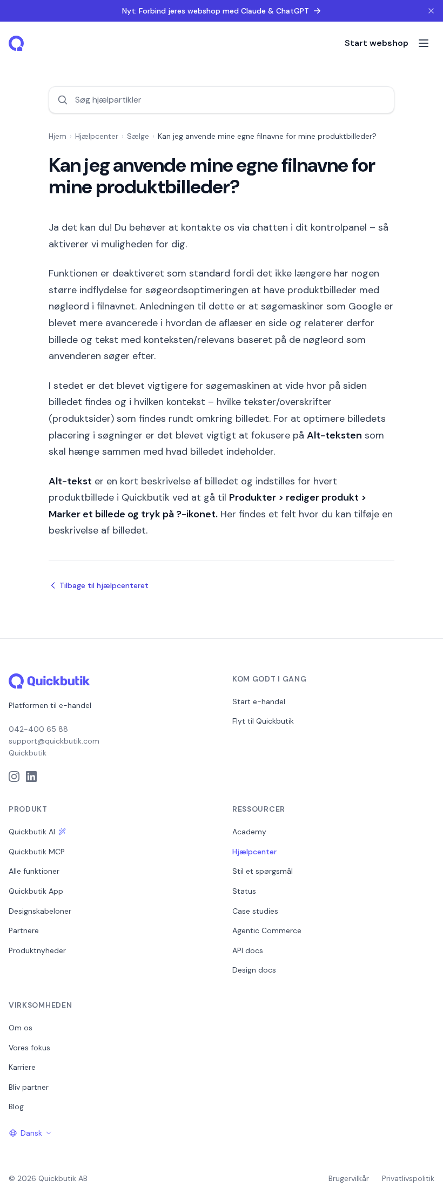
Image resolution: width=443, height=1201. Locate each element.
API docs (247, 950)
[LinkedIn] (31, 776)
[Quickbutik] (17, 43)
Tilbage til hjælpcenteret (104, 585)
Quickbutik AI (32, 831)
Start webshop (376, 43)
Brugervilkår (348, 1178)
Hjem (57, 136)
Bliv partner (29, 1087)
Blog (16, 1106)
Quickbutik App (36, 891)
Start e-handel (258, 701)
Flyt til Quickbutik (263, 721)
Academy (249, 831)
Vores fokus (29, 1047)
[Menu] (423, 43)
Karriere (22, 1067)
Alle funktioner (34, 871)
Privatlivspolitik (408, 1178)
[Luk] (431, 10)
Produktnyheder (37, 950)
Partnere (24, 930)
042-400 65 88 (38, 729)
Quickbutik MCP (37, 851)
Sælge (138, 136)
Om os (20, 1028)
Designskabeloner (40, 911)
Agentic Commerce (266, 930)
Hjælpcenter (96, 136)
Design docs (254, 970)
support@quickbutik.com (54, 741)
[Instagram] (14, 776)
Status (244, 891)
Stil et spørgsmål (262, 871)
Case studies (255, 911)
